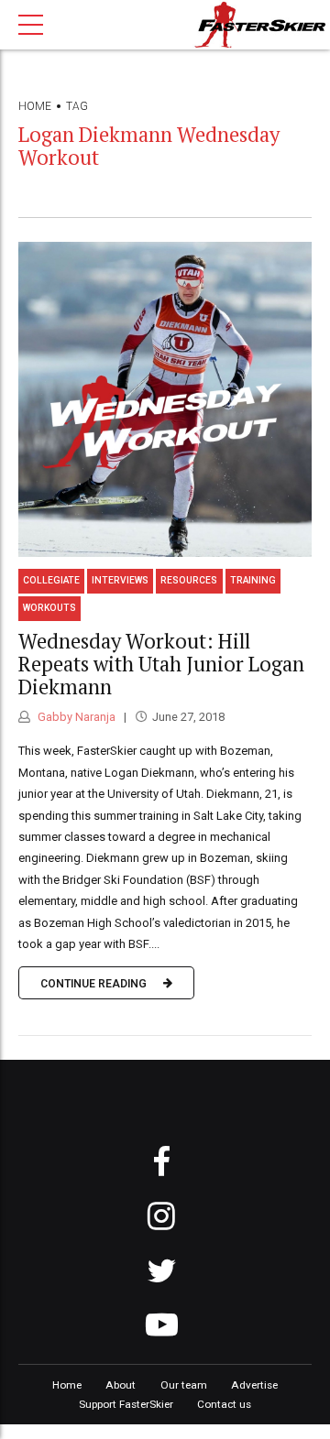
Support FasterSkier (126, 1404)
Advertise (254, 1385)
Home (34, 106)
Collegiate (51, 580)
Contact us (224, 1404)
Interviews (120, 580)
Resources (188, 580)
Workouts (49, 608)
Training (253, 580)
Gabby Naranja (75, 717)
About (120, 1385)
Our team (183, 1385)
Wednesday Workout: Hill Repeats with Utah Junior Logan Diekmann (161, 663)
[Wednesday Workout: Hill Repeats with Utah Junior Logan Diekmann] (165, 399)
